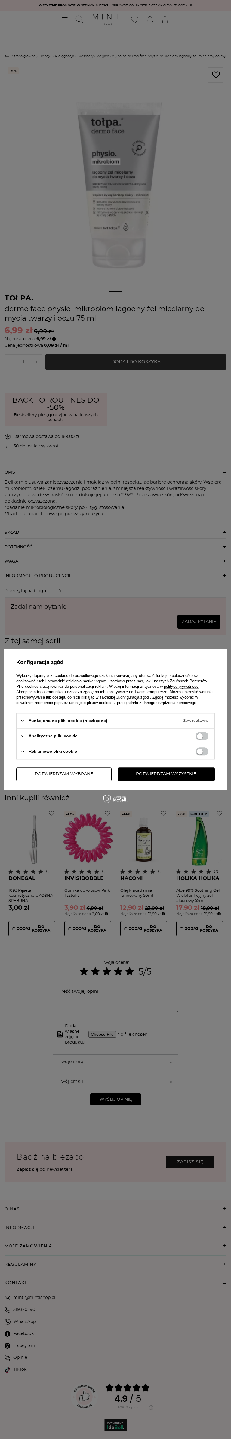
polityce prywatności (181, 686)
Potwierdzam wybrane (64, 774)
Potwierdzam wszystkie (166, 774)
